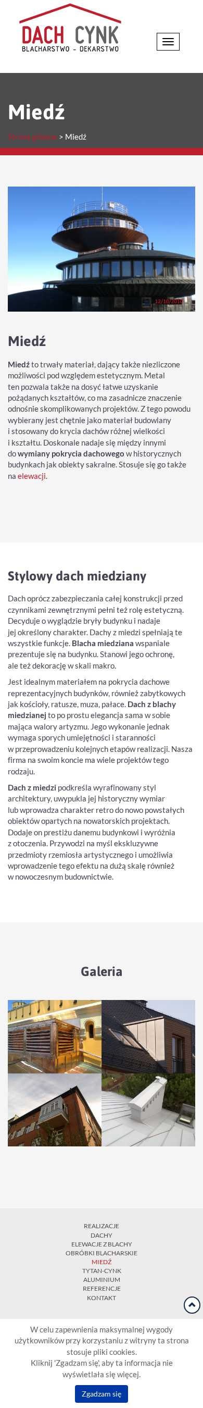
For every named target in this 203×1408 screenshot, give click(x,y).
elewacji (32, 476)
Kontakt (101, 1297)
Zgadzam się (101, 1394)
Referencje (102, 1288)
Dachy (101, 1235)
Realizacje (101, 1225)
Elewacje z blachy (101, 1244)
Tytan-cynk (101, 1270)
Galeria (102, 971)
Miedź (101, 1261)
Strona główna (32, 136)
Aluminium (101, 1279)
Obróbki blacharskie (101, 1253)
